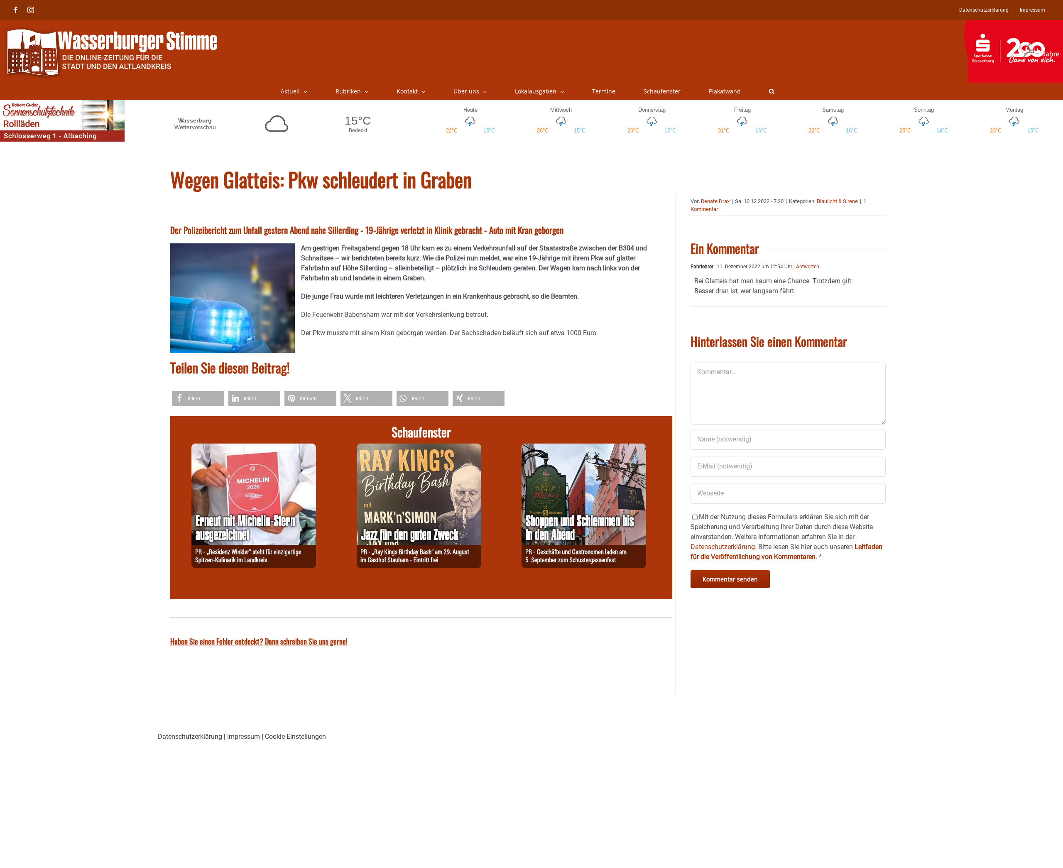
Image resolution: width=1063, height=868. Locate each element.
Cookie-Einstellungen (295, 736)
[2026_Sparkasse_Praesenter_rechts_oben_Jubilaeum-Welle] (1013, 24)
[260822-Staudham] (419, 448)
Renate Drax (715, 201)
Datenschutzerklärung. (724, 547)
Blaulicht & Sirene (837, 201)
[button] (771, 91)
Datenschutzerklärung (190, 736)
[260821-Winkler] (253, 448)
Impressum (243, 736)
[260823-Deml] (584, 448)
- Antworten (805, 267)
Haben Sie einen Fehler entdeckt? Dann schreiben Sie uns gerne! (259, 641)
